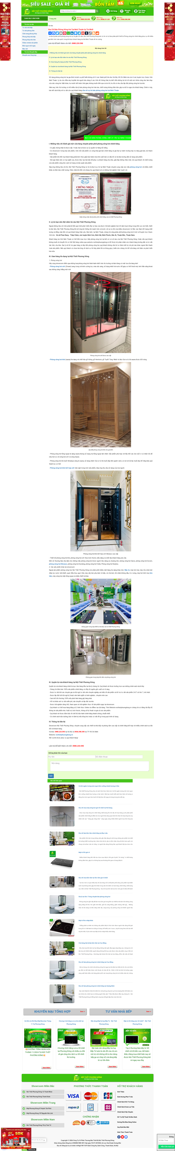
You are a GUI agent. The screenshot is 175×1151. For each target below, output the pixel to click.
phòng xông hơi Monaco (58, 564)
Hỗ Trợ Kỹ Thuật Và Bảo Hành (127, 1117)
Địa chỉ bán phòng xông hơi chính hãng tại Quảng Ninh (96, 986)
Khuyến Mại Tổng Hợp (52, 1011)
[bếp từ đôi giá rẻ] (62, 863)
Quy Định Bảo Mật (123, 1127)
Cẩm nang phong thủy (29, 33)
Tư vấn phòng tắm (28, 30)
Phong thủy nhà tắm (29, 40)
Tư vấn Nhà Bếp (118, 1011)
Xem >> (82, 1011)
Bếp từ (127, 570)
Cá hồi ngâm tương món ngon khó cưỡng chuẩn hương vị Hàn (99, 786)
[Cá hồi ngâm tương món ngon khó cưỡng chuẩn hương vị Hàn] (62, 793)
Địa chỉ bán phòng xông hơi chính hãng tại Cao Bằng (96, 962)
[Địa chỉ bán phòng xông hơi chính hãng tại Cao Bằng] (62, 970)
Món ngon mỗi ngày (28, 46)
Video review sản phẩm (30, 43)
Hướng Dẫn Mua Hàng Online (126, 1122)
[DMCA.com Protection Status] (29, 1149)
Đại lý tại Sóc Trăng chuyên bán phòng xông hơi (94, 896)
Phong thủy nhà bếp (28, 36)
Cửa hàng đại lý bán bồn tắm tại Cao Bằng (92, 943)
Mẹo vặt (25, 49)
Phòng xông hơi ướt (57, 266)
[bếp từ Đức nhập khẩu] (62, 927)
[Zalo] (126, 1138)
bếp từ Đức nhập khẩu (86, 920)
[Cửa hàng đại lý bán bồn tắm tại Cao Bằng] (62, 948)
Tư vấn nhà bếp (27, 27)
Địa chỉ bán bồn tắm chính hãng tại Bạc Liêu (93, 833)
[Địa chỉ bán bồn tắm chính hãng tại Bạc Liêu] (62, 838)
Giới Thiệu (120, 1092)
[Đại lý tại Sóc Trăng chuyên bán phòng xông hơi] (62, 904)
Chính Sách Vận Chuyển (125, 1112)
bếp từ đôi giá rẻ (84, 852)
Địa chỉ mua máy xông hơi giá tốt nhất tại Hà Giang (95, 808)
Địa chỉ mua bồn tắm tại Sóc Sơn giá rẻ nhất (93, 878)
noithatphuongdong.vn (64, 735)
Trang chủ (52, 19)
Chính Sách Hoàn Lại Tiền (125, 1107)
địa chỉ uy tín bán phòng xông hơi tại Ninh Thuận (101, 90)
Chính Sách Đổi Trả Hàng (125, 1102)
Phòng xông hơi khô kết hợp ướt (62, 468)
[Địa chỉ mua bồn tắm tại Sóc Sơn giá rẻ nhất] (62, 881)
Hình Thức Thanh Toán (124, 1132)
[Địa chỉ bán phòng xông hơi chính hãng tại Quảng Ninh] (62, 993)
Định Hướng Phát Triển (125, 1097)
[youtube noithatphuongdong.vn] (122, 1138)
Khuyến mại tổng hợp (29, 55)
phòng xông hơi (136, 167)
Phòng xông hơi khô (57, 359)
